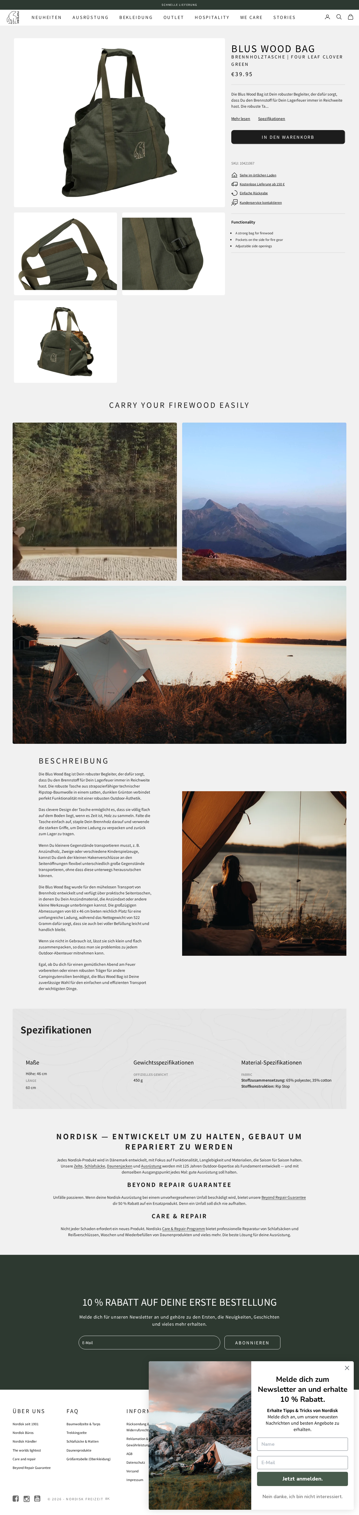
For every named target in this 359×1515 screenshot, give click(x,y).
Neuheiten (47, 17)
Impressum (134, 1479)
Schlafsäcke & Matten (82, 1441)
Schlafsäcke (94, 1166)
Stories (284, 17)
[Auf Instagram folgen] (26, 1498)
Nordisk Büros (23, 1432)
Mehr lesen (240, 118)
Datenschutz (135, 1462)
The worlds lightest (27, 1450)
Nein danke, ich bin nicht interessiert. (303, 1496)
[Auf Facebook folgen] (16, 1498)
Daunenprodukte (78, 1450)
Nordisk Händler (25, 1441)
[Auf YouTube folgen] (37, 1498)
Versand (132, 1471)
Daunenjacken (119, 1166)
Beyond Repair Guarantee (283, 1197)
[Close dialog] (347, 1368)
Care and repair (24, 1459)
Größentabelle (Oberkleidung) (88, 1459)
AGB (129, 1453)
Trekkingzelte (76, 1432)
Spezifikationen (271, 118)
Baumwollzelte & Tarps (83, 1424)
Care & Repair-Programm (183, 1228)
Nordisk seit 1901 (26, 1424)
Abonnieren (252, 1342)
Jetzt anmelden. (303, 1478)
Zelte (78, 1166)
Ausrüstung (91, 17)
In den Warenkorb (288, 137)
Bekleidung (136, 17)
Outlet (173, 17)
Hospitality (212, 17)
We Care (251, 17)
